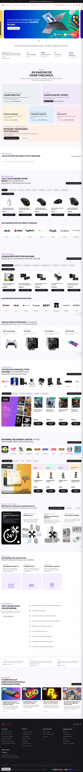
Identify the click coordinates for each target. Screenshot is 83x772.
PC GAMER (16, 5)
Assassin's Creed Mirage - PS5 (63, 410)
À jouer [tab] (16, 460)
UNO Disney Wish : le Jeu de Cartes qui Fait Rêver (30, 702)
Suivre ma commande (6, 738)
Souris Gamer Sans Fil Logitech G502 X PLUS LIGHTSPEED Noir (72, 209)
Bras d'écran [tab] (65, 190)
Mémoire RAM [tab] (36, 265)
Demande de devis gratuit (7, 736)
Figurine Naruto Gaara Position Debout (75, 482)
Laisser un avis (46, 736)
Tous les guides (76, 684)
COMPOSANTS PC (25, 5)
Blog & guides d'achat (67, 736)
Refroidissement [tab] (46, 265)
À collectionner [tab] (7, 460)
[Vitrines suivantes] (80, 353)
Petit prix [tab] (36, 393)
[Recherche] (74, 5)
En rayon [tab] (15, 393)
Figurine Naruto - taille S (38, 481)
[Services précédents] (77, 546)
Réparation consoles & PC (7, 731)
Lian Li (58, 765)
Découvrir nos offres (13, 27)
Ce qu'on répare (25, 138)
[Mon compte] (77, 5)
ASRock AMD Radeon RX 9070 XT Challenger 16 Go (25, 284)
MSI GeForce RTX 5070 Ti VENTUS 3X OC (41, 284)
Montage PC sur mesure (7, 734)
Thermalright (63, 765)
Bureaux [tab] (57, 190)
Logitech (23, 765)
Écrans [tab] (34, 190)
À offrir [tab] (29, 460)
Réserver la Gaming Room (48, 734)
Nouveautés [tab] (44, 393)
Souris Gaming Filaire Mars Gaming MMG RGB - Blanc (8, 209)
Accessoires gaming (26, 738)
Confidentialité (44, 769)
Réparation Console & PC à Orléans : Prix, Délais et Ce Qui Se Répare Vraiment (11, 703)
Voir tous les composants (74, 258)
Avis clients (65, 738)
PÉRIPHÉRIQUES (35, 5)
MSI (11, 765)
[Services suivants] (80, 546)
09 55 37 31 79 (69, 508)
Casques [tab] (28, 190)
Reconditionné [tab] (6, 393)
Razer (28, 765)
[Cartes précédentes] (77, 592)
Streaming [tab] (41, 190)
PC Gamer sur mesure (27, 731)
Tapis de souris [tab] (12, 190)
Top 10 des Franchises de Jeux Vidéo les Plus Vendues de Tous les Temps (72, 703)
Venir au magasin (46, 731)
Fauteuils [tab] (49, 190)
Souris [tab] (4, 190)
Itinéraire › (78, 508)
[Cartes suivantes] (80, 592)
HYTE (69, 765)
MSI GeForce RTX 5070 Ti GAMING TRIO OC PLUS (73, 284)
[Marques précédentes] (76, 240)
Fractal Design (48, 765)
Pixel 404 (65, 731)
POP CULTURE (44, 5)
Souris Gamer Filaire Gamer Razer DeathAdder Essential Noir (41, 209)
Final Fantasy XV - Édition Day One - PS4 (38, 411)
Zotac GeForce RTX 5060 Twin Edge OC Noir (8, 284)
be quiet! (32, 765)
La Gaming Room (67, 734)
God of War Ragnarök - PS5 (50, 410)
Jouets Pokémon (25, 736)
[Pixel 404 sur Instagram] (77, 724)
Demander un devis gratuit (11, 138)
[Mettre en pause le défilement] (46, 41)
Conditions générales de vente (8, 743)
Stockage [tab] (64, 265)
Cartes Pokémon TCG (27, 734)
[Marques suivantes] (80, 240)
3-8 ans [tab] (22, 460)
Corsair (19, 765)
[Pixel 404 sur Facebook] (74, 724)
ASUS (15, 765)
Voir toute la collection (74, 393)
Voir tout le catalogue (76, 156)
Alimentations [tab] (56, 265)
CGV (38, 769)
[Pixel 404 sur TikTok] (80, 724)
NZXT (37, 765)
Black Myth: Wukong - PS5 (74, 410)
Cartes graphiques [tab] (7, 265)
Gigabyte (41, 765)
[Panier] (79, 5)
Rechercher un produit (27, 745)
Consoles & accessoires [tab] (26, 393)
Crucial (53, 765)
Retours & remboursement (7, 741)
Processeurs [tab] (18, 265)
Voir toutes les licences (74, 442)
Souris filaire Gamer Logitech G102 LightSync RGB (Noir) (25, 209)
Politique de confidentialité (68, 743)
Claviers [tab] (21, 190)
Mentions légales (66, 741)
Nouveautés (24, 741)
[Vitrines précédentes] (76, 353)
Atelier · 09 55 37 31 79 (8, 616)
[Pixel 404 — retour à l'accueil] (8, 724)
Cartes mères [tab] (27, 265)
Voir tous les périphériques (73, 183)
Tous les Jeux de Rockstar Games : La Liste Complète (50, 702)
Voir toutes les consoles (74, 374)
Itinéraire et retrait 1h (6, 58)
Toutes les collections (26, 743)
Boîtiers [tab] (72, 265)
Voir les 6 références (8, 193)
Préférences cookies (23, 769)
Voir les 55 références (8, 269)
